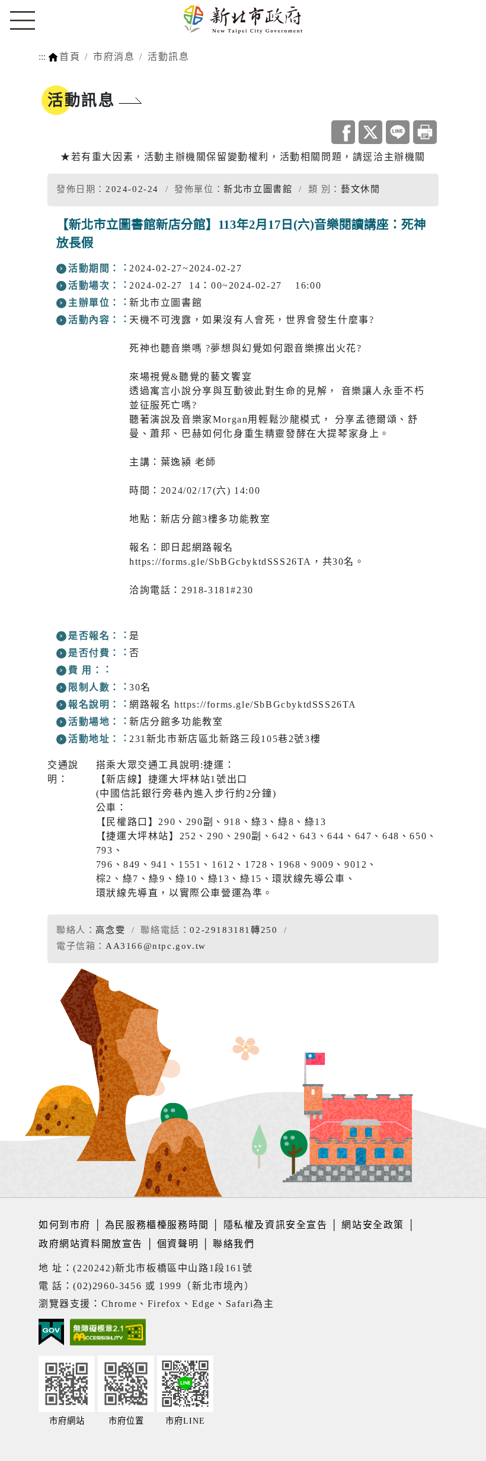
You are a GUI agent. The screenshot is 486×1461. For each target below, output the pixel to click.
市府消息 (114, 57)
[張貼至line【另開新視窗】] (398, 132)
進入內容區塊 (31, 7)
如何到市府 (66, 1225)
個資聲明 (178, 1244)
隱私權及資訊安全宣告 (275, 1225)
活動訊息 (168, 57)
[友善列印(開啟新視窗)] (425, 132)
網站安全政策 (372, 1225)
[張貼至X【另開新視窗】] (370, 132)
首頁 (69, 57)
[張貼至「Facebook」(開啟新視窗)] (343, 132)
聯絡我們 (233, 1244)
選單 (22, 21)
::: (42, 57)
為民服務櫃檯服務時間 (157, 1225)
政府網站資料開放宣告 (91, 1244)
